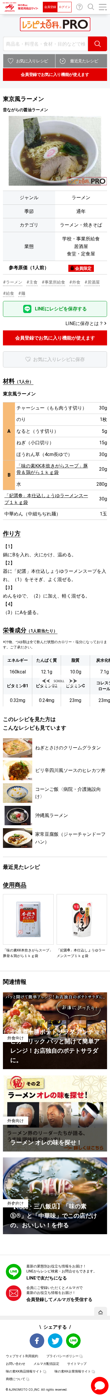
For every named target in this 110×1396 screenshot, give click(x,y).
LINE (73, 1340)
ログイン (64, 7)
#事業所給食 (53, 282)
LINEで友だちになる (46, 1278)
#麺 (21, 293)
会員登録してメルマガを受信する (59, 1299)
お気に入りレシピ (32, 61)
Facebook (37, 1340)
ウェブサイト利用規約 (22, 1356)
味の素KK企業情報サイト (73, 1371)
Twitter (55, 1340)
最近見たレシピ (84, 61)
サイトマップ (77, 1364)
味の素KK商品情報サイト (24, 1371)
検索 (97, 43)
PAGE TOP (100, 1312)
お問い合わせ (79, 7)
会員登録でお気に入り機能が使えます (55, 74)
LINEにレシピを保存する (61, 309)
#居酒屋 (92, 282)
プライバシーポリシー (62, 1356)
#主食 (32, 282)
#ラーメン (12, 282)
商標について (15, 1379)
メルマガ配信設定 (46, 1364)
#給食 (8, 293)
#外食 (74, 282)
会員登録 (50, 7)
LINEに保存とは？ (84, 323)
